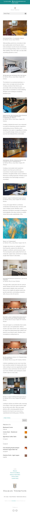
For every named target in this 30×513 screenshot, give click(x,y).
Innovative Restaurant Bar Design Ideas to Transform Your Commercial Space (15, 117)
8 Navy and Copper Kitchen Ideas (14, 198)
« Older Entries (6, 418)
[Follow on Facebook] (16, 510)
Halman (6, 39)
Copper (20, 77)
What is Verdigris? (9, 241)
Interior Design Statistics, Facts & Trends (15, 279)
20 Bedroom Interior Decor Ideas (14, 75)
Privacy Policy (15, 476)
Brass (17, 77)
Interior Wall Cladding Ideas (13, 38)
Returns (15, 471)
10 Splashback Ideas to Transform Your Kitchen (15, 357)
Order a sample (15, 2)
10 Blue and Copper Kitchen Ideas (14, 397)
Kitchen (5, 201)
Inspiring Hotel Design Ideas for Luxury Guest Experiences (14, 160)
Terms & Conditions (15, 472)
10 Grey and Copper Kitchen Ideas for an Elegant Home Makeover (14, 317)
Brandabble (14, 500)
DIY (23, 77)
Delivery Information (15, 474)
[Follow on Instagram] (13, 510)
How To (24, 242)
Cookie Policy (15, 478)
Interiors (17, 39)
